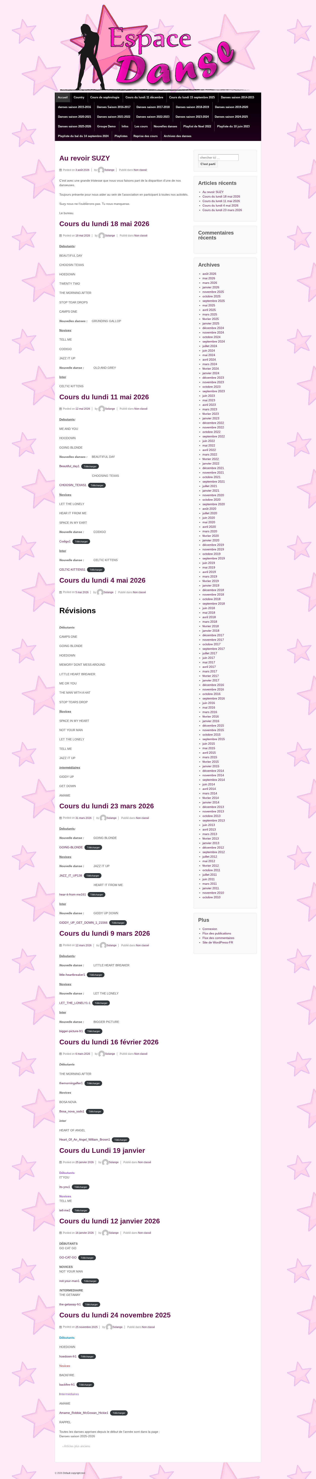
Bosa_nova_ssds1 (71, 1111)
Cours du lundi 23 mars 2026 (106, 806)
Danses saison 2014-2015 (237, 97)
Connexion (209, 929)
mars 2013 (209, 834)
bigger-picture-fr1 (71, 1031)
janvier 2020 (210, 540)
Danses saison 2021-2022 (113, 116)
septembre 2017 (213, 648)
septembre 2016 (213, 698)
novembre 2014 (213, 775)
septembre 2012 (213, 852)
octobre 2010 (211, 897)
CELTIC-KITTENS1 (72, 569)
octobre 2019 (211, 554)
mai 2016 (208, 707)
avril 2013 (209, 829)
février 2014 (210, 798)
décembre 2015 (213, 725)
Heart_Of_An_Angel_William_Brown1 (84, 1139)
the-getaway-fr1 (70, 1304)
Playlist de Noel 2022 (197, 126)
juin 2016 (208, 703)
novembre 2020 (213, 495)
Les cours (141, 126)
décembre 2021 (213, 468)
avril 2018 (209, 617)
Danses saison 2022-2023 (152, 116)
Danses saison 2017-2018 (153, 107)
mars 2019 (209, 576)
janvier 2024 (210, 373)
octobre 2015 (211, 734)
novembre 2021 (213, 472)
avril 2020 (209, 526)
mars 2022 (209, 454)
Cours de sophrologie (104, 97)
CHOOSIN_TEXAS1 (72, 485)
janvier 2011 (210, 888)
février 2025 (210, 319)
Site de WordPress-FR (217, 942)
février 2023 (210, 413)
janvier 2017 (210, 680)
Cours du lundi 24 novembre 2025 (115, 1315)
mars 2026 (209, 282)
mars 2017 (209, 671)
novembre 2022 (213, 427)
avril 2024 (209, 359)
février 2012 (210, 865)
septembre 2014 (213, 779)
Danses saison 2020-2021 (74, 116)
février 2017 (210, 676)
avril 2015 (209, 752)
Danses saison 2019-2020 (231, 107)
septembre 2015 (213, 739)
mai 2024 (208, 355)
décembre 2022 (213, 423)
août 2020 (209, 508)
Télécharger (90, 466)
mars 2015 (209, 757)
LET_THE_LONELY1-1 (75, 1003)
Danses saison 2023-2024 (192, 116)
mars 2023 (209, 409)
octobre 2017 (211, 644)
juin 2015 (208, 743)
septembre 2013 (213, 820)
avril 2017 (209, 666)
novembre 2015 (213, 730)
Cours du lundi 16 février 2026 (109, 1042)
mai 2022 (208, 445)
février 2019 (210, 581)
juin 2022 (208, 441)
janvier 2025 (210, 323)
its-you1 (64, 1187)
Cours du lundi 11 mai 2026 (104, 397)
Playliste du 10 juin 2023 (233, 126)
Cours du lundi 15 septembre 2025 (192, 97)
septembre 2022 (213, 436)
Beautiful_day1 (69, 466)
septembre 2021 (213, 481)
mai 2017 (208, 662)
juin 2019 (208, 563)
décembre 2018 (213, 590)
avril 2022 (209, 450)
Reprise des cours (145, 136)
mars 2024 (209, 364)
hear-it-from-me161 (72, 894)
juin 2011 (208, 879)
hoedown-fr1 (68, 1356)
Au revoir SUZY (84, 158)
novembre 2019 (213, 549)
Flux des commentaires (218, 938)
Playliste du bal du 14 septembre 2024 (83, 136)
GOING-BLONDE (71, 847)
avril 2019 (209, 572)
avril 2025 (209, 310)
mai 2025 (208, 305)
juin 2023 (208, 395)
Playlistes (121, 136)
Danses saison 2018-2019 (192, 107)
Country (79, 97)
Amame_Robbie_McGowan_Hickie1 (83, 1412)
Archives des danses (177, 136)
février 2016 (210, 716)
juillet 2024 (209, 346)
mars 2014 (209, 793)
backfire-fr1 (67, 1384)
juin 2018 (208, 608)
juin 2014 (208, 784)
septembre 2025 (213, 301)
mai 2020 (208, 522)
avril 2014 (209, 788)
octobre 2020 (211, 499)
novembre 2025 (213, 291)
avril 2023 (209, 404)
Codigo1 (65, 541)
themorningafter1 (71, 1083)
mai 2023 (208, 400)
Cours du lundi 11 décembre (144, 97)
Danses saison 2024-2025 (231, 116)
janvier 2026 (210, 287)
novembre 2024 (213, 332)
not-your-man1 (69, 1281)
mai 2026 (208, 278)
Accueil (63, 97)
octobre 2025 (211, 296)
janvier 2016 (210, 721)
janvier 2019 (210, 585)
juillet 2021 (209, 486)
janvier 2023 (210, 418)
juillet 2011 (209, 874)
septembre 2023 (213, 391)
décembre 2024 (213, 328)
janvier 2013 (210, 843)
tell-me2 (64, 1210)
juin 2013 (208, 825)
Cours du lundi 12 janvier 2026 (109, 1221)
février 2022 (210, 459)
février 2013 (210, 838)
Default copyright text (73, 1473)
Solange (109, 169)
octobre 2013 (211, 816)
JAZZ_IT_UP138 (70, 875)
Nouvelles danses (165, 126)
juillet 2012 (209, 856)
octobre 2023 (211, 386)
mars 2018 (209, 621)
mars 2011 (209, 883)
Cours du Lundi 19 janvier (102, 1150)
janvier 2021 (210, 490)
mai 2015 (208, 748)
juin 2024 (208, 350)
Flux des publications (216, 933)
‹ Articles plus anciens (76, 1446)
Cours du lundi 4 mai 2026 (102, 580)
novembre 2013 (213, 811)
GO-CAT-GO (68, 1257)
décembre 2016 (213, 685)
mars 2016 (209, 712)
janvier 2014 (210, 802)
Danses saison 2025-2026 (74, 126)
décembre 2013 (213, 807)
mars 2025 (209, 314)
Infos (125, 126)
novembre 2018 (213, 594)
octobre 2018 (211, 599)
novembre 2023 (213, 382)
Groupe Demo (106, 126)
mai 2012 (208, 861)
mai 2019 (208, 567)
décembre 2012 (213, 847)
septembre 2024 (213, 341)
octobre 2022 (211, 432)
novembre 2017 (213, 639)
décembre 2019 (213, 545)
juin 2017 (208, 657)
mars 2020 (209, 531)
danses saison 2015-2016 (74, 107)
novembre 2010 (213, 892)
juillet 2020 (209, 513)
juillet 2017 (209, 653)
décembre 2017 (213, 635)
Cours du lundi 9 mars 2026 (104, 933)
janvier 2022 (210, 463)
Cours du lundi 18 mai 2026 (104, 224)
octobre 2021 (211, 477)
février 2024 (210, 368)
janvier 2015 (210, 766)
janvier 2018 (210, 630)
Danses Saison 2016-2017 (113, 107)
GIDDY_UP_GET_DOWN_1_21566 (83, 922)
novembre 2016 (213, 689)
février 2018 (210, 626)
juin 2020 (208, 517)
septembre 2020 (213, 504)
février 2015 (210, 761)
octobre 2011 (211, 870)
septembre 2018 (213, 603)
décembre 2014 (213, 770)
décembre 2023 (213, 377)
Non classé (140, 169)
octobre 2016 (211, 694)
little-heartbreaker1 (72, 974)
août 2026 (209, 273)
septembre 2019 (213, 558)
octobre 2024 (211, 337)
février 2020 (210, 535)
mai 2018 (208, 612)
